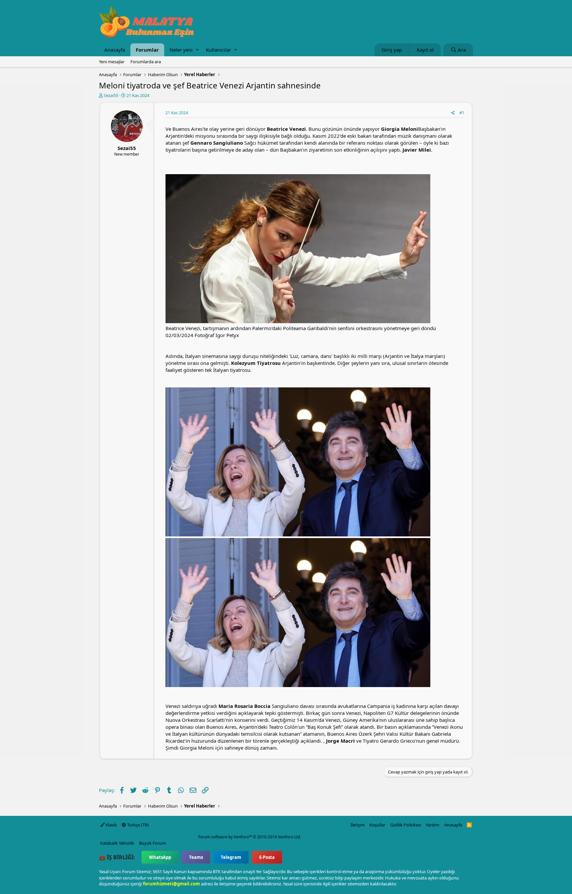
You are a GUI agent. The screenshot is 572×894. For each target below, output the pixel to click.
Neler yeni (181, 49)
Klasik (111, 825)
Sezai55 (111, 95)
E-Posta (267, 857)
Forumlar (147, 49)
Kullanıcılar (218, 49)
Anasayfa (114, 49)
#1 (461, 113)
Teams (196, 857)
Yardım (432, 825)
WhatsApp (160, 857)
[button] (197, 49)
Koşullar (377, 825)
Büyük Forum (152, 843)
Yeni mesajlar (111, 62)
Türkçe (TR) (137, 825)
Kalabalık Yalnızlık (117, 843)
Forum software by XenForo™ (249, 837)
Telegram (231, 857)
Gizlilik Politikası (405, 825)
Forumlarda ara (145, 62)
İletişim (358, 825)
